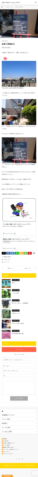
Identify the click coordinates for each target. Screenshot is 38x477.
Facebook (16, 458)
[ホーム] (19, 411)
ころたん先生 (15, 293)
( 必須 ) (6, 365)
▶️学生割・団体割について (8, 443)
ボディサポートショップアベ (11, 2)
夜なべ (13, 282)
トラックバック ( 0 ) (19, 354)
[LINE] (17, 253)
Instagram (19, 458)
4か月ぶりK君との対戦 (18, 323)
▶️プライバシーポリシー (8, 453)
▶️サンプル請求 (5, 445)
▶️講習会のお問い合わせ (8, 447)
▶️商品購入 (4, 438)
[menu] (35, 2)
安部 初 (9, 256)
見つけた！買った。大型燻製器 (20, 303)
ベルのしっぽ (5, 11)
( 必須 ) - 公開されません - (11, 370)
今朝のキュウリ (16, 313)
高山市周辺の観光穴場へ (18, 333)
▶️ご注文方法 (5, 441)
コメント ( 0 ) (19, 349)
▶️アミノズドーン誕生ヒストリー (10, 449)
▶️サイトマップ (5, 451)
